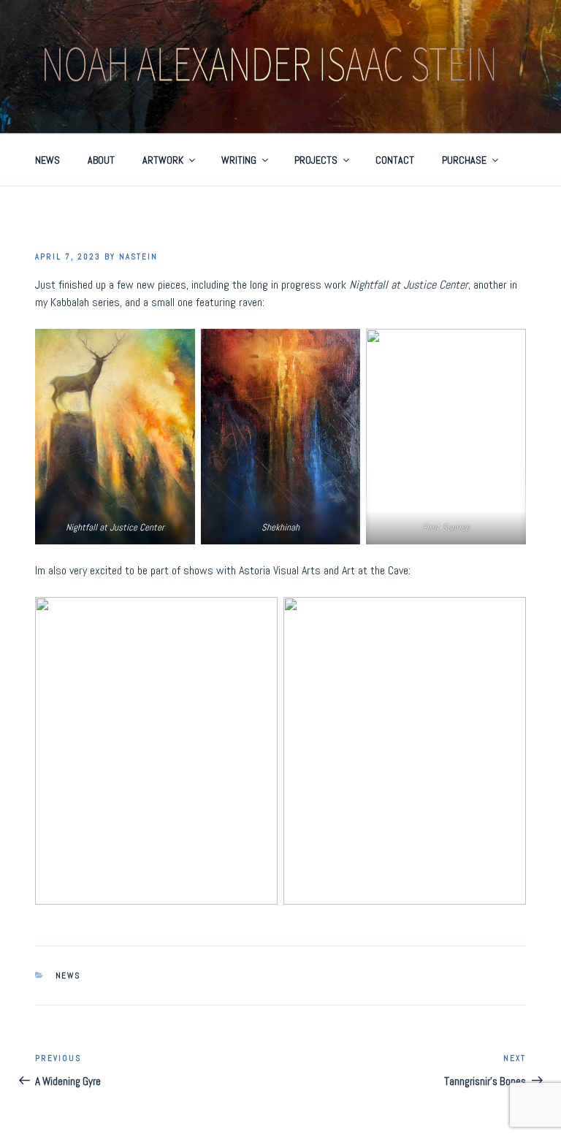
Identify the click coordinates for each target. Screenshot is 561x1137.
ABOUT (101, 160)
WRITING (238, 160)
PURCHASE (464, 160)
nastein (138, 256)
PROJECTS (315, 160)
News (68, 975)
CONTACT (394, 160)
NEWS (47, 160)
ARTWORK (162, 160)
